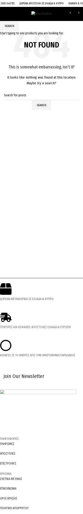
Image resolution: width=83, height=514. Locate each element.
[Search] (12, 13)
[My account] (61, 13)
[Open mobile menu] (5, 13)
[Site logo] (41, 14)
